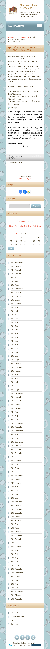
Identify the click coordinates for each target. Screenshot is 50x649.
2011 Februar (16, 274)
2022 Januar (15, 543)
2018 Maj (14, 434)
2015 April (14, 349)
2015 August (15, 360)
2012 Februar (16, 304)
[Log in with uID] (20, 192)
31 (29, 38)
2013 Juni (14, 326)
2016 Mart (14, 375)
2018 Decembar (17, 453)
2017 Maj (14, 416)
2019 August (15, 468)
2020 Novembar (17, 509)
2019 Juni (14, 464)
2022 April (14, 554)
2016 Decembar (17, 401)
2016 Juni (14, 386)
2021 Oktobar (16, 532)
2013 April (14, 319)
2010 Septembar (17, 263)
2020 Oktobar (16, 505)
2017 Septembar (17, 423)
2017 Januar (15, 405)
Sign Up (22, 179)
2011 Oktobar (16, 292)
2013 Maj (14, 322)
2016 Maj (14, 382)
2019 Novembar (17, 476)
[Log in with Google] (29, 192)
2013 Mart (14, 315)
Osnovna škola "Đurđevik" (28, 6)
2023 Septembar (17, 591)
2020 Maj (14, 494)
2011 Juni (14, 281)
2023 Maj (14, 584)
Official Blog (15, 613)
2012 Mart (14, 307)
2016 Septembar (17, 393)
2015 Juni (14, 356)
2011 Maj (14, 277)
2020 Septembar (17, 502)
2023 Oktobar (16, 595)
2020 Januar (15, 479)
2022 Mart (14, 550)
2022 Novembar (17, 569)
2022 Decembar (17, 573)
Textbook (14, 624)
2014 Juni (14, 341)
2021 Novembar (17, 535)
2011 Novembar (16, 296)
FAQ (12, 620)
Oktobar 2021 (25, 221)
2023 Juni (14, 588)
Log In (28, 179)
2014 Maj (14, 337)
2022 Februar (16, 547)
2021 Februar (16, 520)
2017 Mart (14, 412)
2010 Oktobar (16, 266)
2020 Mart (14, 487)
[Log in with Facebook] (25, 192)
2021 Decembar (17, 539)
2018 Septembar (17, 442)
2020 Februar (16, 483)
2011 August (15, 285)
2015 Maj (14, 352)
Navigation (16, 26)
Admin (19, 156)
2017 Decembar (17, 431)
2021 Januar (15, 517)
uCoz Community (17, 617)
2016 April (14, 378)
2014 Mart (14, 334)
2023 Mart (14, 580)
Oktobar (23, 38)
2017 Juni (14, 420)
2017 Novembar (17, 427)
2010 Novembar (17, 270)
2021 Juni (14, 524)
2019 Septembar (17, 472)
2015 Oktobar (16, 363)
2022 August (15, 565)
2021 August (15, 528)
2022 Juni (14, 562)
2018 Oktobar (16, 446)
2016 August (15, 390)
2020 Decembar (17, 513)
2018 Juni (14, 438)
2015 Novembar (17, 367)
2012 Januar (15, 300)
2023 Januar (15, 576)
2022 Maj (14, 558)
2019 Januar (15, 457)
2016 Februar (16, 371)
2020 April (14, 491)
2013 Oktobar (16, 330)
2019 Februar (16, 461)
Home (10, 38)
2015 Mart (14, 345)
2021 (16, 38)
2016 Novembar (17, 397)
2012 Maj (14, 311)
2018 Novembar (17, 449)
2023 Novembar (17, 599)
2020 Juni (14, 498)
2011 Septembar (17, 289)
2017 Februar (16, 408)
